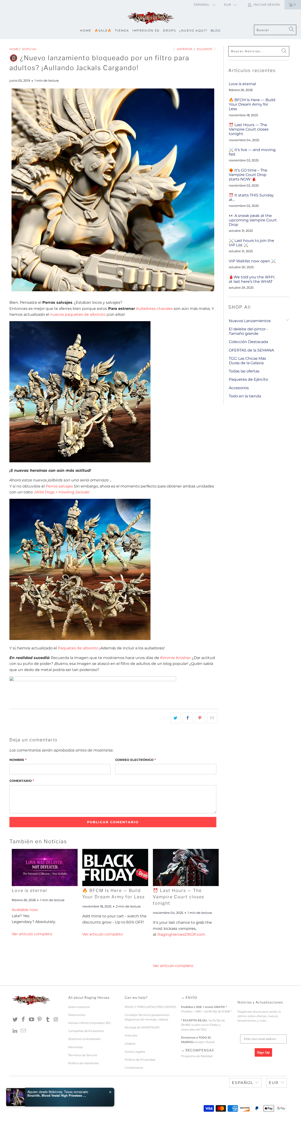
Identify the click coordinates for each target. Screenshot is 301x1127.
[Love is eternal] (45, 867)
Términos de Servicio (82, 1055)
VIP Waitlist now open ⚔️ (252, 261)
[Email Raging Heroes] (23, 1031)
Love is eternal (29, 890)
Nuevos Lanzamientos (250, 321)
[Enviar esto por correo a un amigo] (212, 718)
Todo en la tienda (245, 396)
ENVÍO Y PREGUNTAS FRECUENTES (150, 1007)
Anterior (184, 49)
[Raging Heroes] (150, 18)
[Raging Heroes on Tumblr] (47, 1020)
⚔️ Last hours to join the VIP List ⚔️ (251, 242)
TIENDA (122, 30)
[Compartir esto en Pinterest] (200, 718)
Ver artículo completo (32, 934)
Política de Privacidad (140, 1059)
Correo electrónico (135, 760)
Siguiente (205, 49)
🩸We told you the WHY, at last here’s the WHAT (252, 279)
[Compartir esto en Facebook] (188, 718)
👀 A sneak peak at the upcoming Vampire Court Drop (253, 220)
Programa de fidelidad (197, 1056)
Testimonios (76, 1015)
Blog (216, 30)
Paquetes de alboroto (78, 648)
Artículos (131, 1035)
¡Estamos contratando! (84, 1039)
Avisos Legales (135, 1051)
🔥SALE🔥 (103, 30)
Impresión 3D (146, 30)
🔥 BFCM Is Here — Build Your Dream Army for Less (252, 104)
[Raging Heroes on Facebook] (23, 1020)
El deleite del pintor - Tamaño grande (248, 331)
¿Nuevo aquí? (193, 30)
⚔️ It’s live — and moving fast (252, 152)
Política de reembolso (83, 1063)
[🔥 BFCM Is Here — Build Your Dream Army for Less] (115, 867)
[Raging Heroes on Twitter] (15, 1020)
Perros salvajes (59, 486)
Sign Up (263, 1052)
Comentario (21, 781)
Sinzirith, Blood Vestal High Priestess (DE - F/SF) (56, 1095)
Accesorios (239, 388)
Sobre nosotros (79, 1007)
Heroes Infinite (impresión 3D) (89, 1023)
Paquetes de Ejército (248, 379)
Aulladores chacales (154, 308)
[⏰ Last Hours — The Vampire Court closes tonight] (186, 867)
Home (85, 30)
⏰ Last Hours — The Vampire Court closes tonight (178, 897)
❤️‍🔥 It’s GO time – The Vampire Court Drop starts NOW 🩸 (248, 174)
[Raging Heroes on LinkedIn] (15, 1031)
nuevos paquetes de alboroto (78, 314)
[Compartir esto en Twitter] (175, 718)
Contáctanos (134, 1067)
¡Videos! (130, 1043)
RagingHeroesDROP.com (181, 934)
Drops (169, 30)
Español (202, 4)
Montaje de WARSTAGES (142, 1027)
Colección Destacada (248, 342)
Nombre (18, 760)
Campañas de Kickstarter (86, 1031)
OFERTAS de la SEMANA (251, 350)
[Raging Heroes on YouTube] (31, 1020)
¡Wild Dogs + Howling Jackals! (62, 492)
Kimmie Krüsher (175, 657)
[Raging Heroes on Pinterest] (39, 1020)
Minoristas (75, 1047)
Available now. (25, 909)
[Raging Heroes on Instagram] (55, 1020)
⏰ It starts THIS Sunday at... (251, 197)
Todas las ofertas (244, 371)
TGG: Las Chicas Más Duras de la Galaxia (247, 360)
